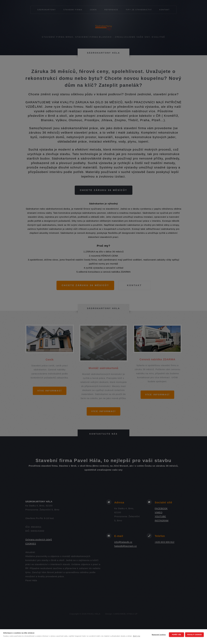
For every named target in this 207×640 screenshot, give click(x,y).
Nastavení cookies (159, 634)
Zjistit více (136, 636)
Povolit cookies (194, 634)
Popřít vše (176, 634)
